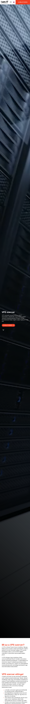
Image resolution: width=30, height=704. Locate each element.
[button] (8, 325)
